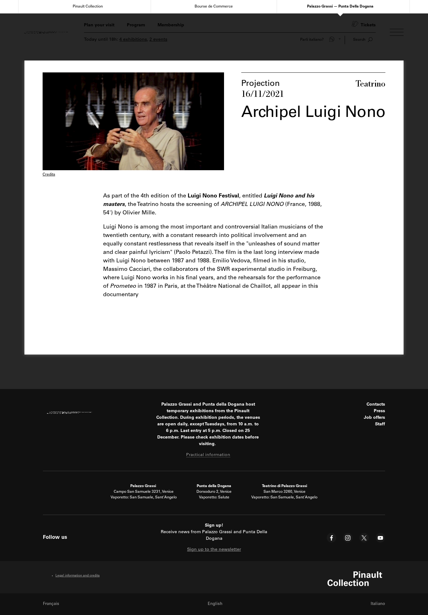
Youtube (380, 538)
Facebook (331, 538)
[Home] (47, 32)
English (215, 604)
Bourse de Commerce (214, 6)
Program (136, 25)
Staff (380, 424)
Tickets (368, 25)
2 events (158, 40)
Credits (49, 174)
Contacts (376, 404)
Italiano (378, 604)
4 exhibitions (133, 40)
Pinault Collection (88, 6)
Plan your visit (99, 25)
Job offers (374, 418)
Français (51, 604)
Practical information (208, 455)
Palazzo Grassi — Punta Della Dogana (340, 6)
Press (379, 411)
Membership (171, 25)
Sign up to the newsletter (214, 550)
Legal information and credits (77, 575)
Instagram (347, 538)
